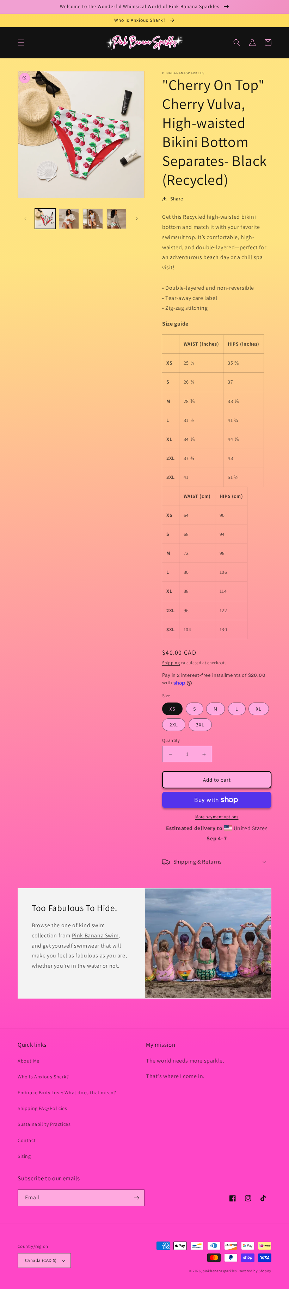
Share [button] (176, 198)
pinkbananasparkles (220, 1271)
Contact (27, 1140)
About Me (28, 1061)
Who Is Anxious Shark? (43, 1076)
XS (172, 709)
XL (259, 709)
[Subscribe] (136, 1197)
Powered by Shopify (254, 1271)
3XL (200, 725)
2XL (174, 725)
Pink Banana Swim (95, 935)
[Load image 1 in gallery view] (45, 219)
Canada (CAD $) (41, 1260)
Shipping (171, 662)
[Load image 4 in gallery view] (116, 219)
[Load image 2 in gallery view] (69, 219)
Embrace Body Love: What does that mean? (67, 1092)
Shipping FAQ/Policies (42, 1108)
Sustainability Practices (44, 1124)
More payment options (217, 816)
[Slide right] (136, 218)
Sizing (24, 1156)
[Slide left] (25, 218)
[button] (21, 42)
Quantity (171, 740)
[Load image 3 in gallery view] (92, 219)
